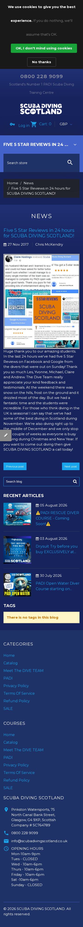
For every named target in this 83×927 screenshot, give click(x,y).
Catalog (10, 663)
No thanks (41, 62)
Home (12, 183)
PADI (8, 678)
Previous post (15, 466)
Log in (24, 125)
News (28, 183)
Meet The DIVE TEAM (23, 670)
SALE (8, 708)
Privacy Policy (16, 686)
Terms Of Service (19, 693)
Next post (71, 466)
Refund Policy (16, 701)
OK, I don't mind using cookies (44, 48)
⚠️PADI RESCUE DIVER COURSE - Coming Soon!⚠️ (57, 518)
